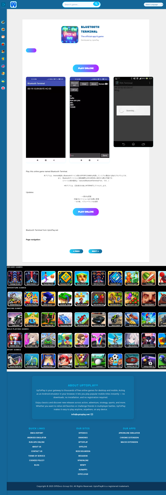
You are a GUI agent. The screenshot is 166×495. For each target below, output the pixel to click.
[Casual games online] (3, 44)
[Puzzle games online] (3, 51)
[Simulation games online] (3, 58)
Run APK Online (36, 442)
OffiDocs (83, 433)
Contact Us (36, 451)
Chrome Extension (129, 437)
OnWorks (83, 437)
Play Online (86, 68)
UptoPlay (83, 442)
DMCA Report (36, 433)
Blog (36, 465)
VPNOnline (83, 460)
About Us (36, 447)
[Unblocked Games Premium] (3, 88)
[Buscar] (96, 4)
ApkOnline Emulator (129, 433)
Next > (95, 251)
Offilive (83, 447)
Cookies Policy (36, 460)
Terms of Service (36, 456)
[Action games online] (3, 22)
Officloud (83, 474)
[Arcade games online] (3, 29)
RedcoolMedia (83, 451)
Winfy (83, 465)
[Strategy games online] (3, 73)
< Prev (76, 251)
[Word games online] (3, 80)
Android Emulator (36, 437)
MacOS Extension (129, 442)
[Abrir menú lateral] (3, 4)
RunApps (83, 469)
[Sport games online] (3, 66)
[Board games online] (3, 36)
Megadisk (83, 456)
